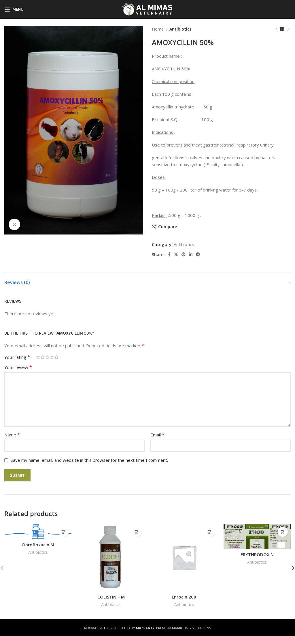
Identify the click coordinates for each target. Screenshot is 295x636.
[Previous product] (276, 29)
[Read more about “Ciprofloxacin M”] (64, 532)
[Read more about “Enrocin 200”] (210, 532)
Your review (18, 367)
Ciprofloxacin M (38, 544)
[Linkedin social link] (190, 254)
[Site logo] (147, 9)
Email (157, 434)
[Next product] (288, 29)
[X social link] (176, 254)
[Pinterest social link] (183, 254)
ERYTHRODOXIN (257, 554)
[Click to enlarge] (14, 224)
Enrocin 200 (184, 597)
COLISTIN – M (111, 597)
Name (12, 434)
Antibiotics (180, 29)
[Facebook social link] (169, 254)
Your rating (17, 357)
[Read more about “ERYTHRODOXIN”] (283, 532)
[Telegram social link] (198, 254)
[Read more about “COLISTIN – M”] (137, 532)
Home (158, 29)
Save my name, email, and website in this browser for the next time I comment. (89, 460)
